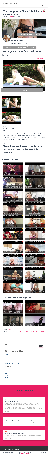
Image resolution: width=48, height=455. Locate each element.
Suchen (6, 344)
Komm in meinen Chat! (30, 35)
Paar (39, 331)
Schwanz (42, 331)
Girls (6, 373)
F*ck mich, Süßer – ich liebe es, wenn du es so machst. (15, 358)
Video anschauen (22, 90)
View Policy (27, 453)
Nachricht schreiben (9, 47)
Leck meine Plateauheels (10, 356)
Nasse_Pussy (35, 331)
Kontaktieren (17, 449)
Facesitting (25, 331)
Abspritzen (13, 331)
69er (9, 331)
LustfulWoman (8, 354)
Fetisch (6, 371)
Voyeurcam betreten (21, 47)
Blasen (16, 331)
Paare (6, 375)
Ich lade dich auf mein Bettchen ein (12, 361)
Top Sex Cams (26, 2)
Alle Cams (34, 2)
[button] (43, 2)
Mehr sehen (32, 47)
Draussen (20, 331)
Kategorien (41, 2)
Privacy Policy (10, 449)
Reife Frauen (7, 377)
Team (5, 449)
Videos (38, 5)
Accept (22, 453)
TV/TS (6, 380)
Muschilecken (29, 331)
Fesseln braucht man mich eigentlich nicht (13, 363)
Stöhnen (4, 333)
